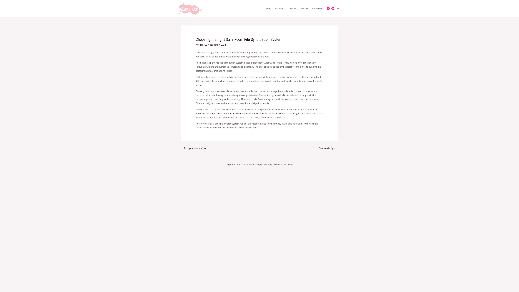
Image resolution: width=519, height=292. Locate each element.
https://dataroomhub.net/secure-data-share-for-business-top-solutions (246, 113)
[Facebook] (328, 8)
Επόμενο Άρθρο (328, 148)
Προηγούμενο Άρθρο (193, 148)
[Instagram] (332, 8)
